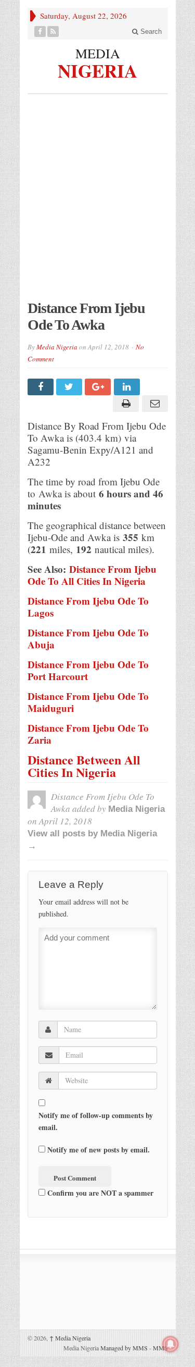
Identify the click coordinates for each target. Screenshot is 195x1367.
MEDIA (97, 53)
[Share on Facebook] (42, 387)
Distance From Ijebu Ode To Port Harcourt (88, 670)
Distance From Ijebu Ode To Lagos (88, 607)
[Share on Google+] (99, 387)
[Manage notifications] (170, 1344)
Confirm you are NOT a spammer (99, 1192)
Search (150, 31)
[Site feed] (53, 31)
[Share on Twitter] (70, 387)
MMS (160, 1348)
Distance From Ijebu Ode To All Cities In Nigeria (92, 575)
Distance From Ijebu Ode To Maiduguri (88, 702)
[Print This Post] (124, 403)
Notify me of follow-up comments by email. (95, 1121)
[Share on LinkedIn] (128, 387)
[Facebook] (40, 31)
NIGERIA (97, 69)
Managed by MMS (124, 1348)
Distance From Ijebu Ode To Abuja (88, 638)
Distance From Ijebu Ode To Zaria (88, 734)
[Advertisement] (97, 202)
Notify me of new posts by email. (98, 1149)
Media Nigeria (56, 347)
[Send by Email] (153, 403)
